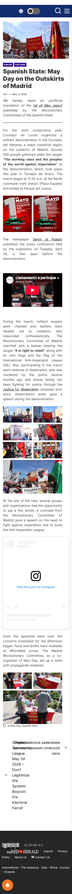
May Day (16, 725)
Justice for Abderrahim (20, 389)
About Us (21, 857)
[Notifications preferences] (7, 885)
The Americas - (31, 867)
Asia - (46, 867)
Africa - (55, 867)
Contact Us (42, 857)
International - (11, 867)
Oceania (9, 871)
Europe (8, 64)
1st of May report (47, 105)
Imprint (48, 851)
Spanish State (30, 725)
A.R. (5, 94)
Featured (20, 64)
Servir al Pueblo (47, 239)
